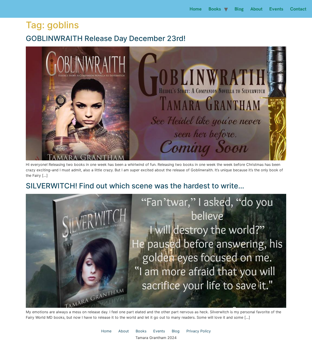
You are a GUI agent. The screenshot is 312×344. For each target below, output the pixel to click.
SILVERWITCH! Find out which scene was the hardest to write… (135, 185)
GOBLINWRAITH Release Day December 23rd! (105, 38)
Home (196, 9)
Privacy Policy (198, 331)
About (256, 9)
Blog (239, 9)
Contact (298, 9)
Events (276, 9)
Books (215, 9)
